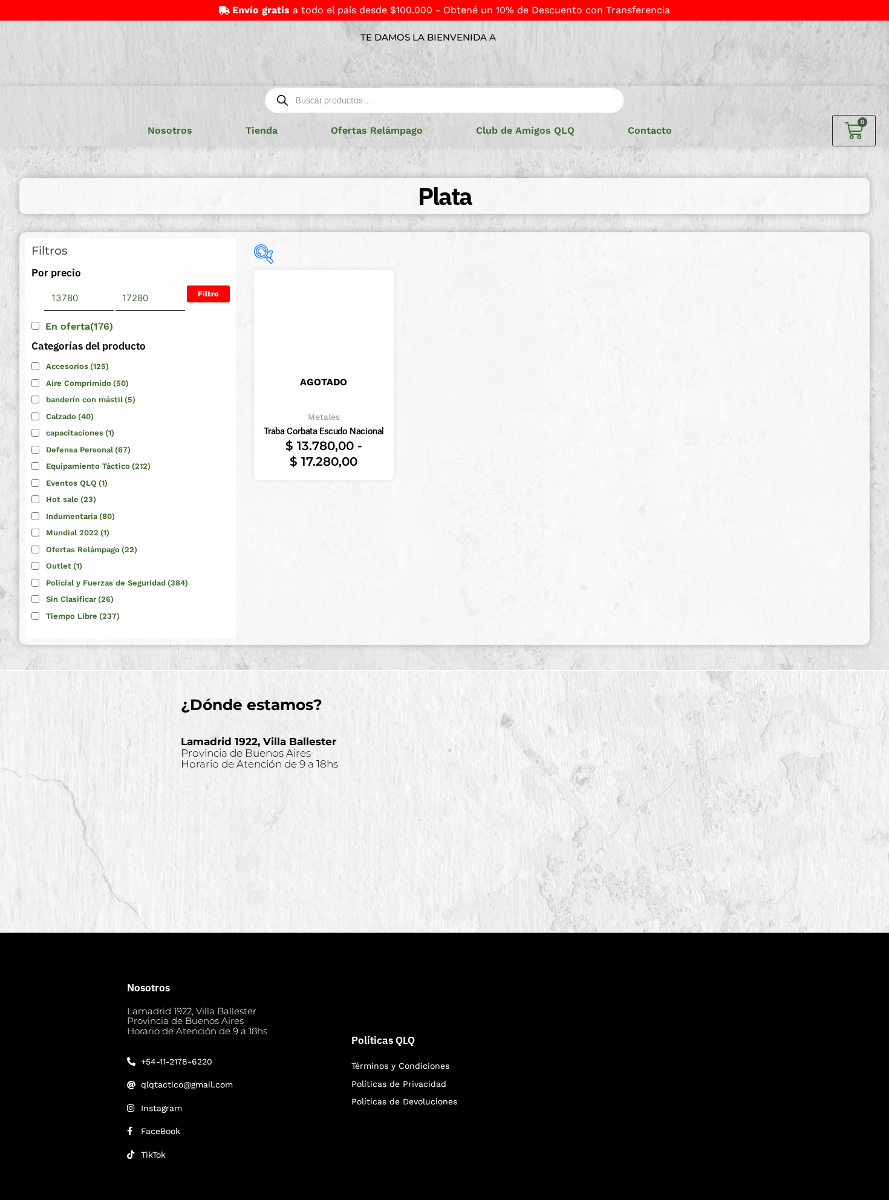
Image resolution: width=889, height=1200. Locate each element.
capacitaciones (80, 432)
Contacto (650, 130)
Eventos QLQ (77, 483)
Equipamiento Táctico (98, 466)
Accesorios (77, 366)
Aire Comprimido (87, 383)
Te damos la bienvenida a (428, 37)
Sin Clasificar (80, 599)
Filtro (208, 293)
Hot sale (71, 499)
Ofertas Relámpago (377, 130)
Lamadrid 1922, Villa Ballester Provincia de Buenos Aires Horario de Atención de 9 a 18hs (197, 1021)
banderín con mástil (90, 399)
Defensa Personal (88, 449)
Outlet (64, 565)
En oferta (79, 326)
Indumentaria (80, 516)
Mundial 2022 (77, 532)
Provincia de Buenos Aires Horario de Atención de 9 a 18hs (259, 752)
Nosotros (170, 130)
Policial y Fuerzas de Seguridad (117, 582)
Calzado (70, 416)
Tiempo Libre (83, 616)
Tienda (262, 130)
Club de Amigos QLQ (525, 130)
